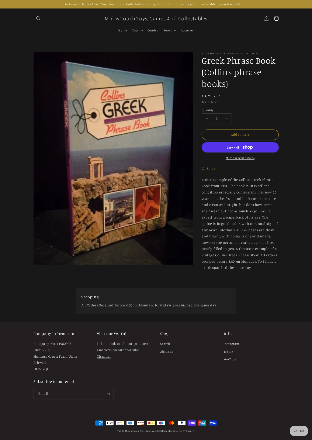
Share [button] (211, 168)
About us (166, 351)
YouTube (230, 359)
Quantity (207, 110)
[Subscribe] (108, 394)
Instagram (231, 344)
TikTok (228, 351)
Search (165, 344)
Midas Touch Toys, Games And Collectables (148, 431)
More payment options (240, 157)
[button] (38, 18)
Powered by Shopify (184, 431)
